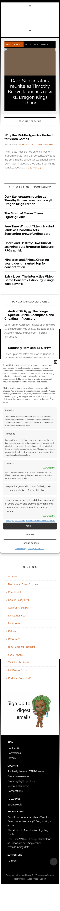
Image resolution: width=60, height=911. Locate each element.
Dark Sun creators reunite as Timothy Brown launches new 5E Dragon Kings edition (30, 91)
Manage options (30, 543)
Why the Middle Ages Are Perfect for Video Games (28, 137)
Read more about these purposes (40, 521)
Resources (14, 639)
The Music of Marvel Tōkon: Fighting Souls (24, 215)
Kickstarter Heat (17, 615)
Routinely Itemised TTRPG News (26, 771)
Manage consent (54, 862)
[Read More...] (33, 167)
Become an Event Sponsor (23, 584)
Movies (44, 44)
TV (26, 44)
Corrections (14, 753)
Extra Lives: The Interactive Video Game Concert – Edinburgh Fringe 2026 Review (29, 280)
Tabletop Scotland (18, 662)
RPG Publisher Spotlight (21, 646)
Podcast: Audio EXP (19, 678)
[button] (55, 362)
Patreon (12, 631)
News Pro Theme (34, 875)
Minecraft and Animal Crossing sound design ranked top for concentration (26, 263)
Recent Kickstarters (19, 786)
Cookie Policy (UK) (18, 600)
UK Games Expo (17, 670)
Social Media (15, 654)
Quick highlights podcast (21, 781)
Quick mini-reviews (18, 776)
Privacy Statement (36, 549)
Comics (34, 44)
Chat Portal (14, 592)
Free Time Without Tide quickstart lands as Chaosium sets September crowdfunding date (29, 230)
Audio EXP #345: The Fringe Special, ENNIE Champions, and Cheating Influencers (29, 314)
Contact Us (14, 748)
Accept (30, 526)
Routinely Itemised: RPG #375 (29, 348)
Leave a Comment (45, 145)
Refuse (30, 534)
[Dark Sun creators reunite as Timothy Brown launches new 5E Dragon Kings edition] (30, 62)
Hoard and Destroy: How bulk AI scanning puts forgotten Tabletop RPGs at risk (29, 246)
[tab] (14, 44)
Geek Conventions (18, 607)
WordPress (32, 879)
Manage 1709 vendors (15, 521)
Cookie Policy (20, 549)
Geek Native (30, 19)
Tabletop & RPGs (14, 44)
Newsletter (14, 623)
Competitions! (15, 791)
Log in (43, 879)
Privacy (12, 757)
